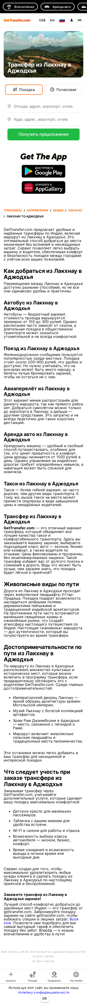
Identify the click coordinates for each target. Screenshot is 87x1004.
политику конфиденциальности (43, 992)
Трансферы (13, 210)
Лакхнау (75, 210)
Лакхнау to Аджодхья (25, 216)
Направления (37, 210)
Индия (58, 210)
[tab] (11, 976)
